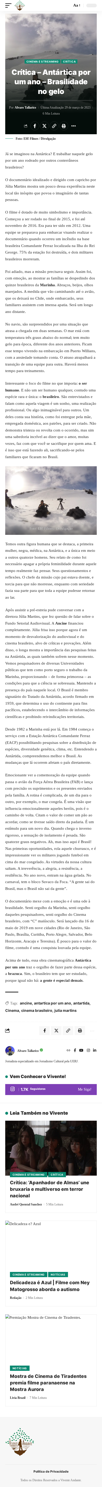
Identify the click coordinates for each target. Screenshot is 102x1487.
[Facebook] (75, 1050)
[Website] (68, 1050)
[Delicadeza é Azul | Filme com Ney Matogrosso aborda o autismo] (51, 1248)
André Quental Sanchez (26, 1204)
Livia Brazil (17, 1398)
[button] (9, 5)
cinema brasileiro (36, 1010)
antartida (81, 1003)
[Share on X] (44, 125)
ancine (26, 1003)
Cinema (12, 1010)
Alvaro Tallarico (25, 107)
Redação (15, 1298)
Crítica (69, 61)
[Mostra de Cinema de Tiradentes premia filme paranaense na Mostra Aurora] (51, 1341)
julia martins (65, 1010)
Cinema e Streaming (42, 61)
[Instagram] (88, 1050)
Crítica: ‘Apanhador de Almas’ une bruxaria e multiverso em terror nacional (49, 1189)
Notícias (58, 1274)
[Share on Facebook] (34, 125)
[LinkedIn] (95, 1050)
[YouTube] (81, 1050)
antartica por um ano (52, 1003)
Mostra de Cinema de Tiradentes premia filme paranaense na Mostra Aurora (48, 1382)
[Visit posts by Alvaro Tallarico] (10, 1051)
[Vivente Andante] (19, 5)
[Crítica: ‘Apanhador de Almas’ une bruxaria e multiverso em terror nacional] (51, 1148)
